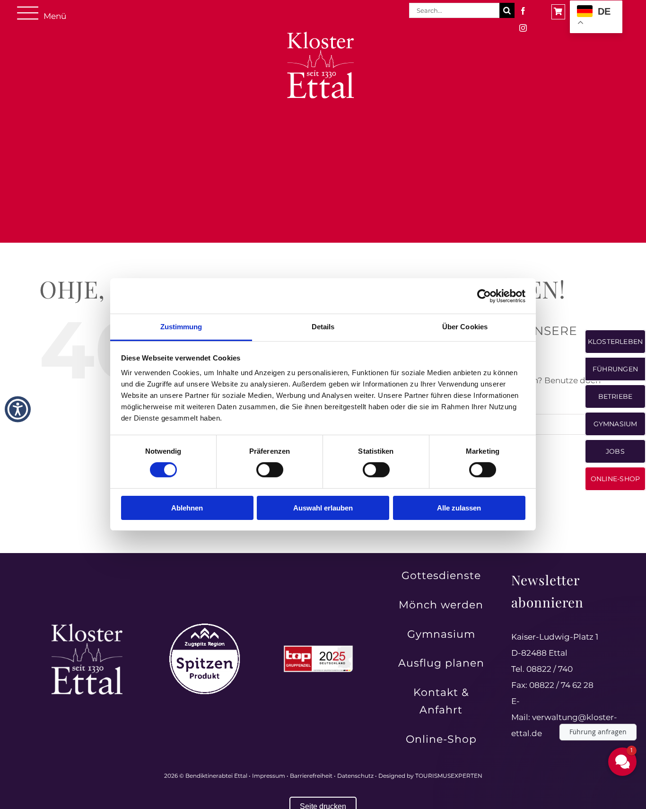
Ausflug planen (441, 663)
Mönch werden (441, 604)
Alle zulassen (459, 508)
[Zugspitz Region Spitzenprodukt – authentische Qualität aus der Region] (204, 627)
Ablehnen (187, 508)
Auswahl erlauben (323, 508)
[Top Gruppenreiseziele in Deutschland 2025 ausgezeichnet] (318, 648)
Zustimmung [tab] (181, 327)
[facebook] (523, 11)
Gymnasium (441, 634)
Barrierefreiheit (311, 775)
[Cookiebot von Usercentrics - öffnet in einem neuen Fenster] (484, 296)
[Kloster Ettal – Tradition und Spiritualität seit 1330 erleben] (87, 627)
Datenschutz (355, 775)
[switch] (269, 469)
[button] (18, 409)
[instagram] (523, 28)
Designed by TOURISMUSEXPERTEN (430, 775)
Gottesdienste (441, 575)
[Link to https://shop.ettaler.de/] (558, 11)
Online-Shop (441, 739)
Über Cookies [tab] (465, 327)
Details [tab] (323, 327)
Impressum (268, 775)
